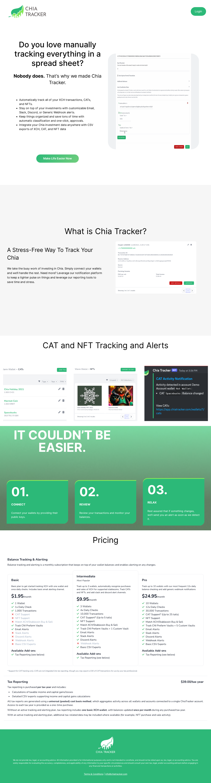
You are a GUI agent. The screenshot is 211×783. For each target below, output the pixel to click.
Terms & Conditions (93, 774)
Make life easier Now (57, 158)
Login (198, 11)
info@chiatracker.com (116, 774)
